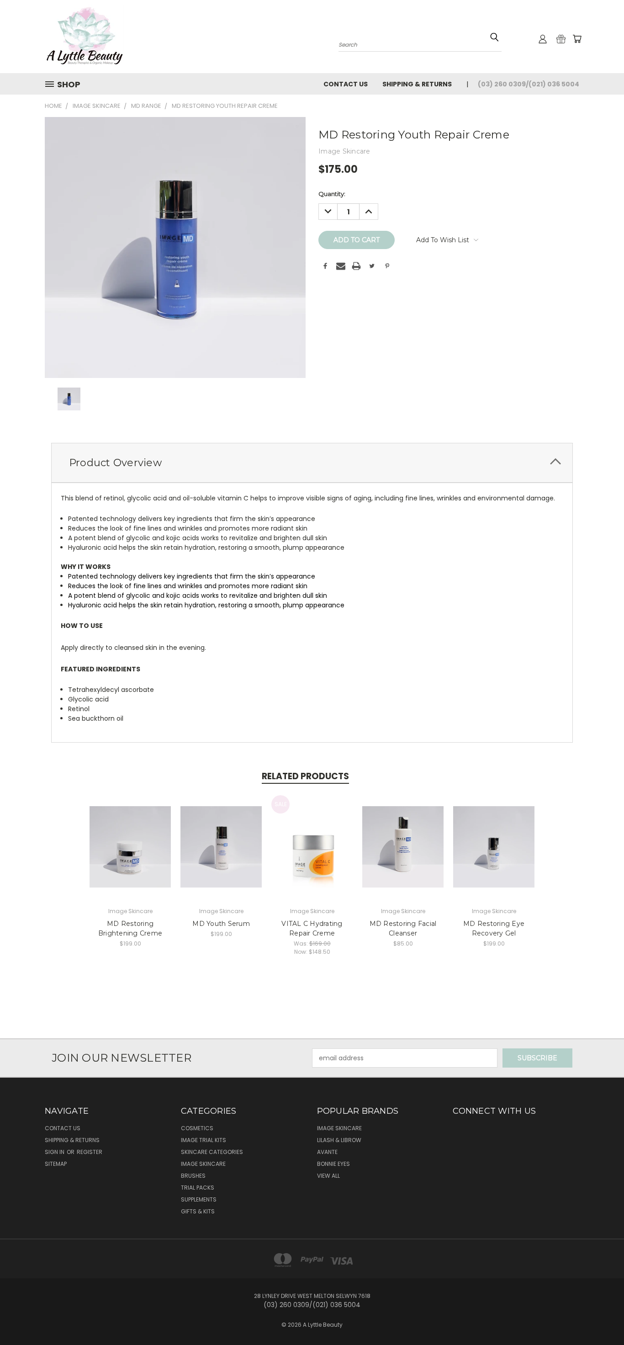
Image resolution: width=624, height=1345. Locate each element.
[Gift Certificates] (561, 38)
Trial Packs (197, 1187)
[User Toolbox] (542, 38)
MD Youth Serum (221, 924)
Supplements (199, 1199)
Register (89, 1152)
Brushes (193, 1176)
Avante (327, 1152)
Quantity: (331, 193)
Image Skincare (203, 1164)
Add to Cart (130, 854)
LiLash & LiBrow (339, 1140)
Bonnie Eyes (333, 1164)
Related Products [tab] (305, 776)
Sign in (55, 1152)
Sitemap (56, 1164)
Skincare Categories (212, 1152)
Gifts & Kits (198, 1211)
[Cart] (577, 38)
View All (328, 1176)
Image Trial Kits (203, 1140)
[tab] (312, 463)
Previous (600, 1316)
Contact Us (345, 84)
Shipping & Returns (417, 84)
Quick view (130, 837)
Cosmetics (197, 1128)
